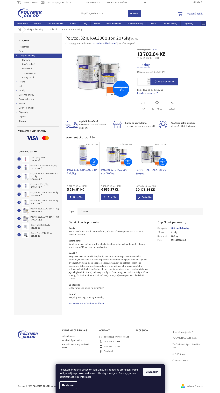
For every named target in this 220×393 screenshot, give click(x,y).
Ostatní (22, 121)
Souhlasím (152, 372)
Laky (21, 86)
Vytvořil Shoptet (195, 386)
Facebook (109, 351)
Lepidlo (22, 116)
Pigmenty (23, 112)
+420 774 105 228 (112, 346)
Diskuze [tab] (84, 211)
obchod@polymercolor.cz (116, 336)
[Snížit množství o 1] (148, 83)
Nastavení (68, 385)
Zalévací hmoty (26, 108)
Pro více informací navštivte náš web (87, 303)
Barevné (26, 60)
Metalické (27, 68)
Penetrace (24, 46)
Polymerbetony (26, 99)
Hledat (134, 13)
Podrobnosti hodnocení (104, 43)
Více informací (83, 377)
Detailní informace (146, 93)
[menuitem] (22, 23)
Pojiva (22, 81)
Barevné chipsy (26, 95)
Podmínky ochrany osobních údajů (76, 346)
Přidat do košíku (166, 81)
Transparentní (29, 73)
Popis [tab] (71, 211)
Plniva (22, 103)
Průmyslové (28, 77)
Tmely (22, 90)
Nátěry (22, 51)
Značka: (127, 43)
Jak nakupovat (93, 2)
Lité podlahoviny (27, 55)
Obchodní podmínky (117, 2)
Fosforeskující (29, 64)
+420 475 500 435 (112, 341)
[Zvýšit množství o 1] (148, 80)
